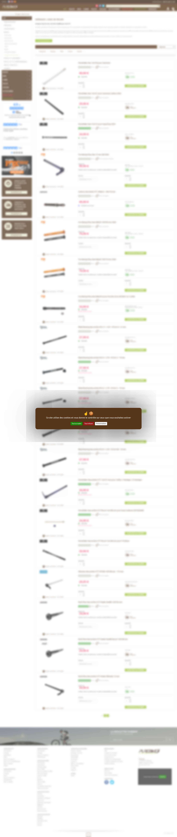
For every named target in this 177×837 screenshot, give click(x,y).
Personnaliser (101, 423)
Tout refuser (88, 423)
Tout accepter (76, 423)
